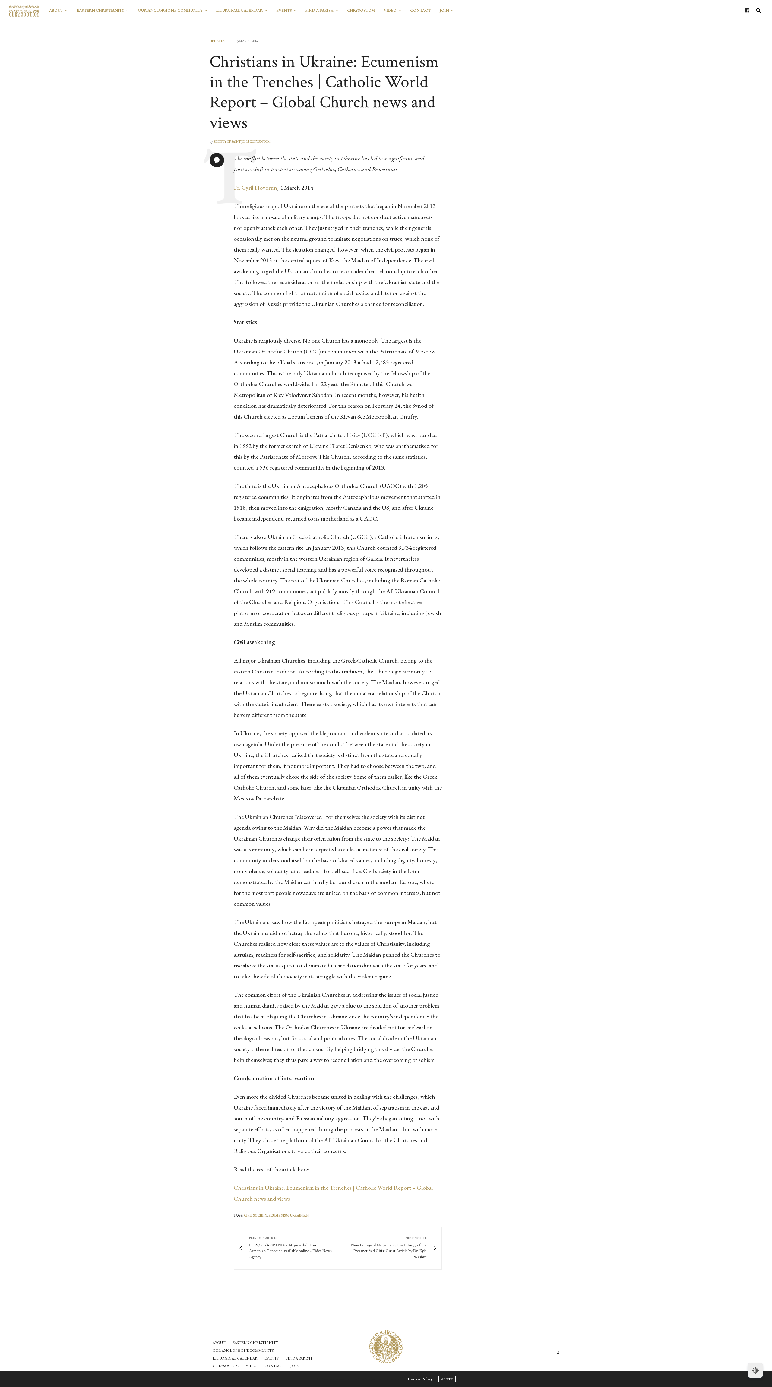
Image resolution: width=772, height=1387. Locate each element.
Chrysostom (361, 10)
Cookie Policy (420, 1379)
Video (390, 10)
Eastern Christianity (100, 10)
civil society (255, 1215)
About (56, 10)
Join (444, 10)
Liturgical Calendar (239, 10)
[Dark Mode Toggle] (755, 1370)
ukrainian (299, 1215)
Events (284, 10)
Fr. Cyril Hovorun (255, 188)
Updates (217, 41)
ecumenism (278, 1215)
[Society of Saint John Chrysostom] (24, 11)
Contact (420, 10)
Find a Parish (319, 10)
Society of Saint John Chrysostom (242, 141)
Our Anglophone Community (170, 10)
